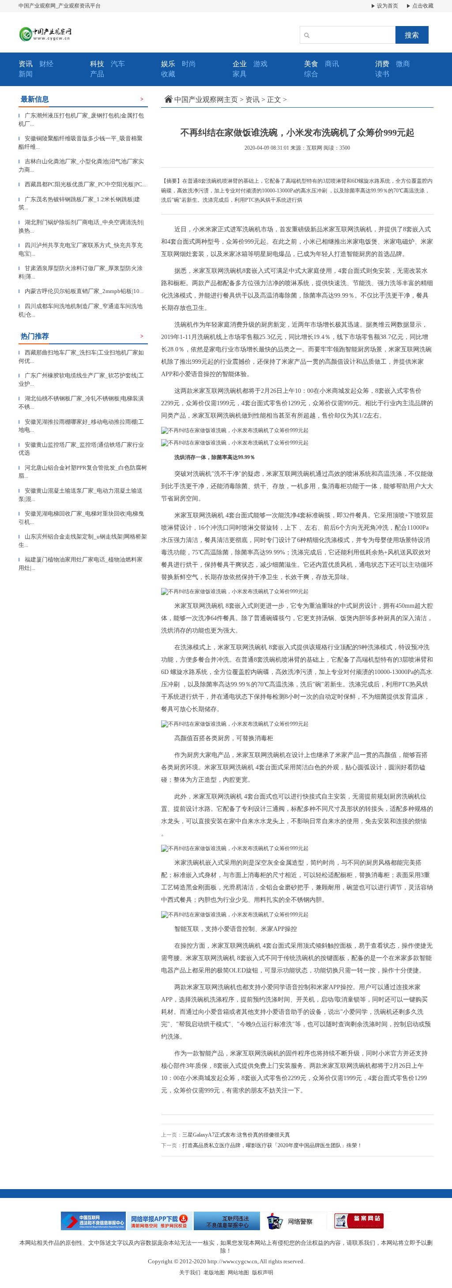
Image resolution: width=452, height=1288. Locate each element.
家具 (240, 74)
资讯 (252, 99)
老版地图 (214, 1272)
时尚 (189, 64)
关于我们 (189, 1272)
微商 (403, 64)
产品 (97, 74)
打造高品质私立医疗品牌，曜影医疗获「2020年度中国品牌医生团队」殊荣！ (272, 1145)
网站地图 (238, 1272)
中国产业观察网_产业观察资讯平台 (60, 6)
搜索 (412, 35)
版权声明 (262, 1272)
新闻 (26, 74)
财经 (46, 64)
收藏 (168, 74)
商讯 (332, 64)
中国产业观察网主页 (206, 99)
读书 (382, 74)
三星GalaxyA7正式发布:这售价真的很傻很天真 (236, 1135)
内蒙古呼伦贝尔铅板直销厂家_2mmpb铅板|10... (81, 291)
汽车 (118, 64)
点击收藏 (422, 6)
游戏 (260, 64)
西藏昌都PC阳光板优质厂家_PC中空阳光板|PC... (82, 184)
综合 (311, 74)
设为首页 (387, 6)
